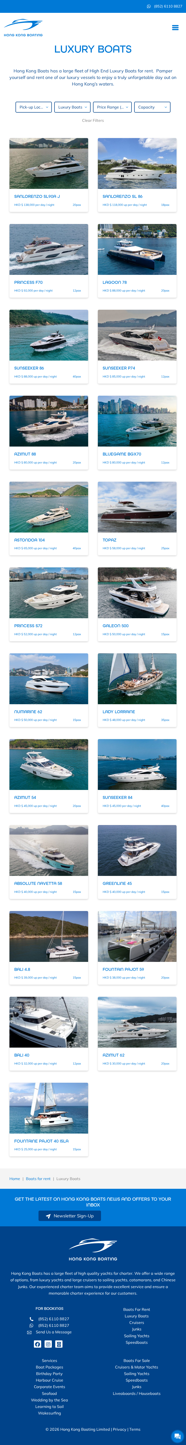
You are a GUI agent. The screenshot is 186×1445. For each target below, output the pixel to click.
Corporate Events (49, 1386)
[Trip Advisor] (58, 1344)
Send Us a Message (53, 1331)
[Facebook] (37, 1344)
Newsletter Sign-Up (73, 1216)
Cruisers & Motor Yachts (136, 1367)
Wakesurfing (49, 1413)
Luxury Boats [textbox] (70, 107)
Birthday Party (49, 1373)
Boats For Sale (137, 1360)
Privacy (119, 1429)
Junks (136, 1329)
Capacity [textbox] (146, 107)
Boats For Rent (136, 1309)
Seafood (49, 1393)
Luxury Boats (137, 1316)
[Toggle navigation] (175, 27)
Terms (134, 1429)
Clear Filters (93, 120)
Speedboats (137, 1342)
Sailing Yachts (136, 1335)
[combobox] (34, 107)
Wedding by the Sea (49, 1400)
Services (49, 1360)
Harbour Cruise (49, 1380)
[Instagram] (48, 1344)
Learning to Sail (49, 1406)
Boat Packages (49, 1367)
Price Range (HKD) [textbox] (114, 107)
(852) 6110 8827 (167, 6)
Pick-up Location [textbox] (35, 107)
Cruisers (136, 1322)
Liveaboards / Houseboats (137, 1393)
